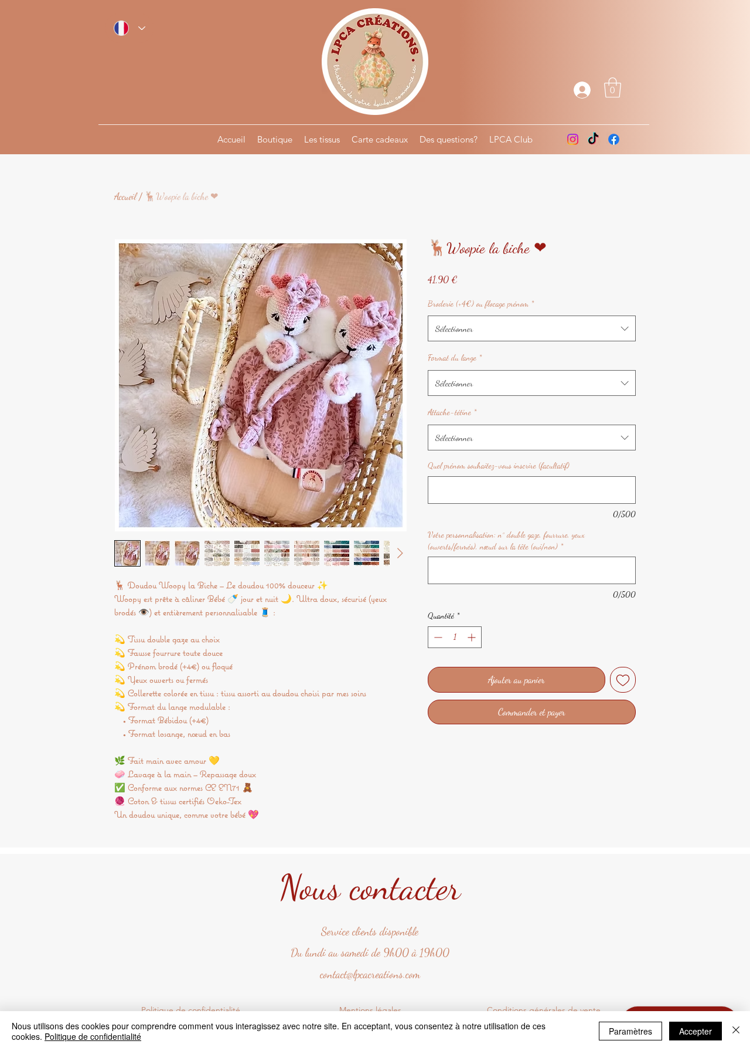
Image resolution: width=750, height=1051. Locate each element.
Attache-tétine (452, 412)
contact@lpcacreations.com (370, 974)
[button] (612, 87)
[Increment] (472, 637)
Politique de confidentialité (93, 1036)
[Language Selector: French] (129, 28)
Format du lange (455, 357)
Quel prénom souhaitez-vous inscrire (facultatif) (499, 465)
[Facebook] (613, 139)
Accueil (125, 196)
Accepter (695, 1031)
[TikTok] (593, 139)
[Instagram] (572, 139)
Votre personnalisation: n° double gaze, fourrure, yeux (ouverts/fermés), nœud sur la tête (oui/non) (506, 540)
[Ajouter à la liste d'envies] (623, 680)
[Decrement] (436, 637)
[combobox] (532, 328)
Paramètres (630, 1031)
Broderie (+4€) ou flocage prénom (481, 303)
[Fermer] (736, 1031)
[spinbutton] (454, 637)
